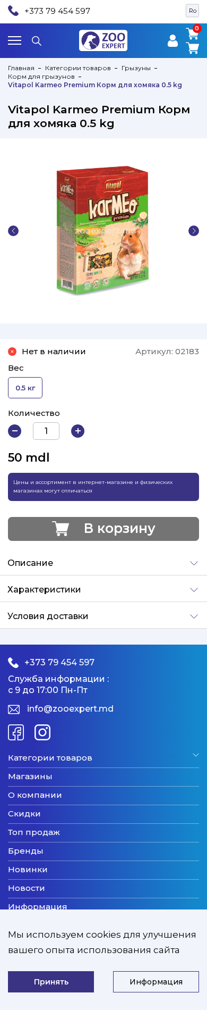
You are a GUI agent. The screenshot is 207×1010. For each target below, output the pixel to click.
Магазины (30, 776)
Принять (51, 982)
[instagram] (42, 732)
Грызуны (136, 68)
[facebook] (16, 732)
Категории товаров (78, 68)
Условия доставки (48, 616)
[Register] (173, 41)
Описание (30, 563)
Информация (37, 907)
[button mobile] (14, 40)
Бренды (26, 851)
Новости (26, 888)
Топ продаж (34, 832)
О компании (35, 795)
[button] (13, 231)
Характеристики (44, 590)
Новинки (28, 869)
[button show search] (36, 40)
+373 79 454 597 (57, 11)
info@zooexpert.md (70, 709)
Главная (21, 68)
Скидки (24, 814)
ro (192, 10)
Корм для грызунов (41, 76)
